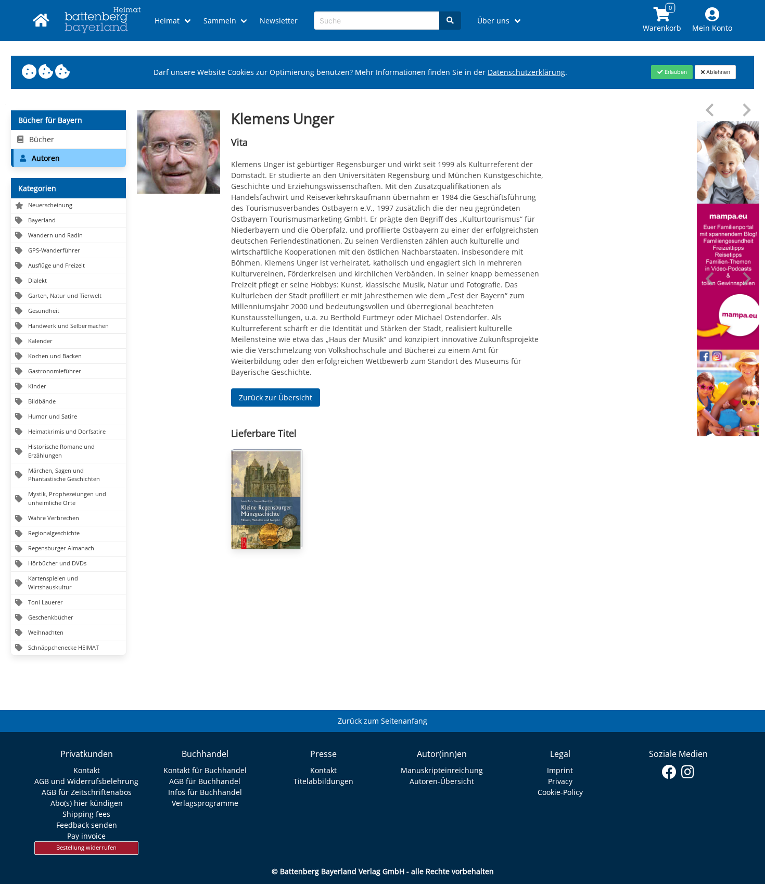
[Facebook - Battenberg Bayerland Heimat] (669, 772)
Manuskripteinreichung (442, 770)
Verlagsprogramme (205, 803)
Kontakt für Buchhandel (205, 770)
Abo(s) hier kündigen (86, 803)
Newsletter (279, 21)
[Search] (450, 20)
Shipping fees (86, 814)
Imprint (560, 770)
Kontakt (86, 770)
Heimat (167, 21)
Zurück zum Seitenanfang (382, 721)
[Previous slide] (711, 110)
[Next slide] (746, 110)
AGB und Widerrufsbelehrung (86, 781)
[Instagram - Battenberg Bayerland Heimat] (688, 772)
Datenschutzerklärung (526, 72)
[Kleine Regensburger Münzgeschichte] (266, 499)
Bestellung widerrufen (86, 847)
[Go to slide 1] (728, 428)
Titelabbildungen (323, 781)
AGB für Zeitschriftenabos (87, 792)
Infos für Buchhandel (205, 792)
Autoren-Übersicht (442, 781)
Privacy (560, 781)
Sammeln (219, 21)
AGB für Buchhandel (204, 781)
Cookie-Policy (560, 792)
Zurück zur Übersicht (275, 397)
